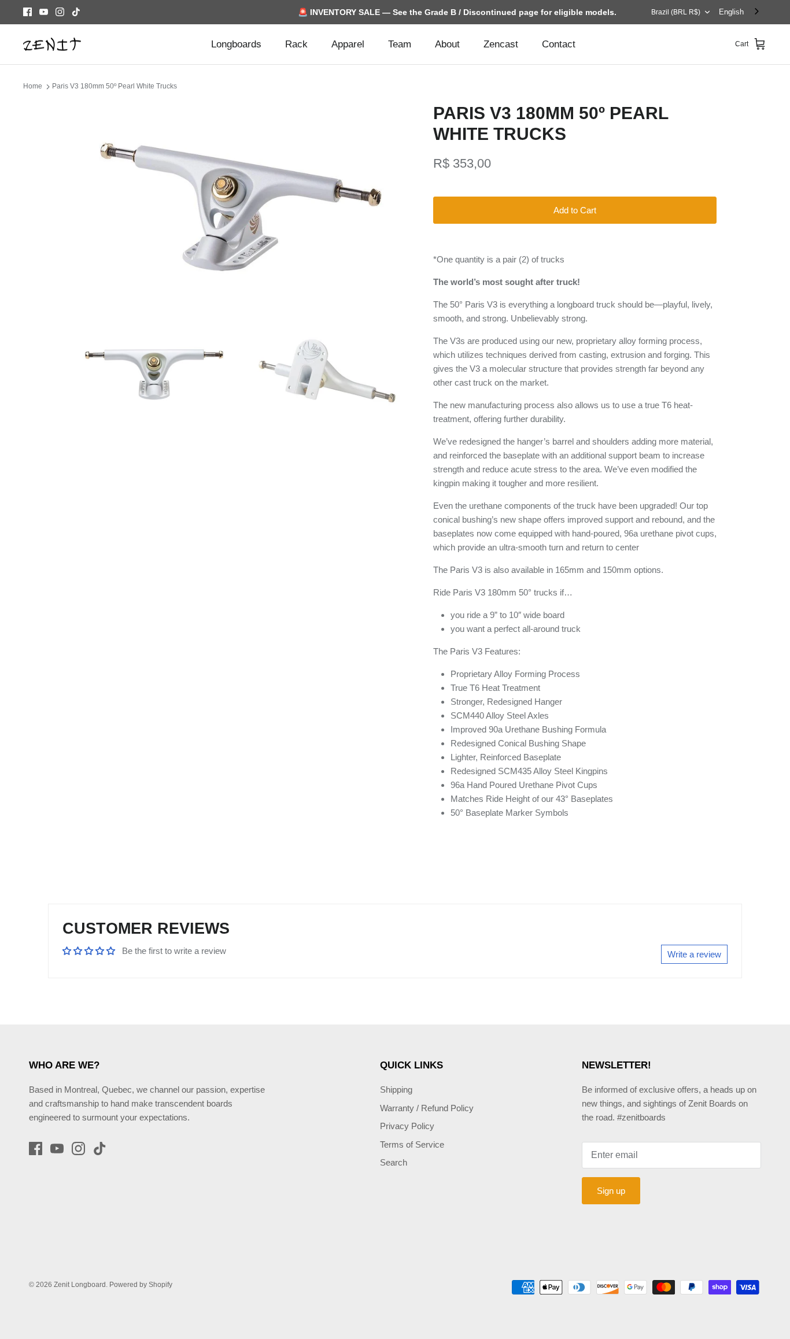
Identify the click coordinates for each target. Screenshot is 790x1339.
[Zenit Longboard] (52, 44)
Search (393, 1162)
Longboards (236, 44)
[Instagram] (60, 12)
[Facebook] (27, 12)
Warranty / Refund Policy (427, 1108)
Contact (558, 44)
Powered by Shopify (140, 1285)
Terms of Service (412, 1144)
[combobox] (740, 12)
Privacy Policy (407, 1126)
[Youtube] (43, 12)
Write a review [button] (694, 954)
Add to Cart (574, 210)
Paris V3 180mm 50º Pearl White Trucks (114, 86)
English (731, 12)
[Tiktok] (76, 12)
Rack (296, 44)
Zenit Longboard (80, 1285)
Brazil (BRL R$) (675, 12)
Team (399, 44)
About (447, 44)
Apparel (347, 44)
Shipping (396, 1089)
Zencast (500, 44)
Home (32, 86)
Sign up (611, 1191)
